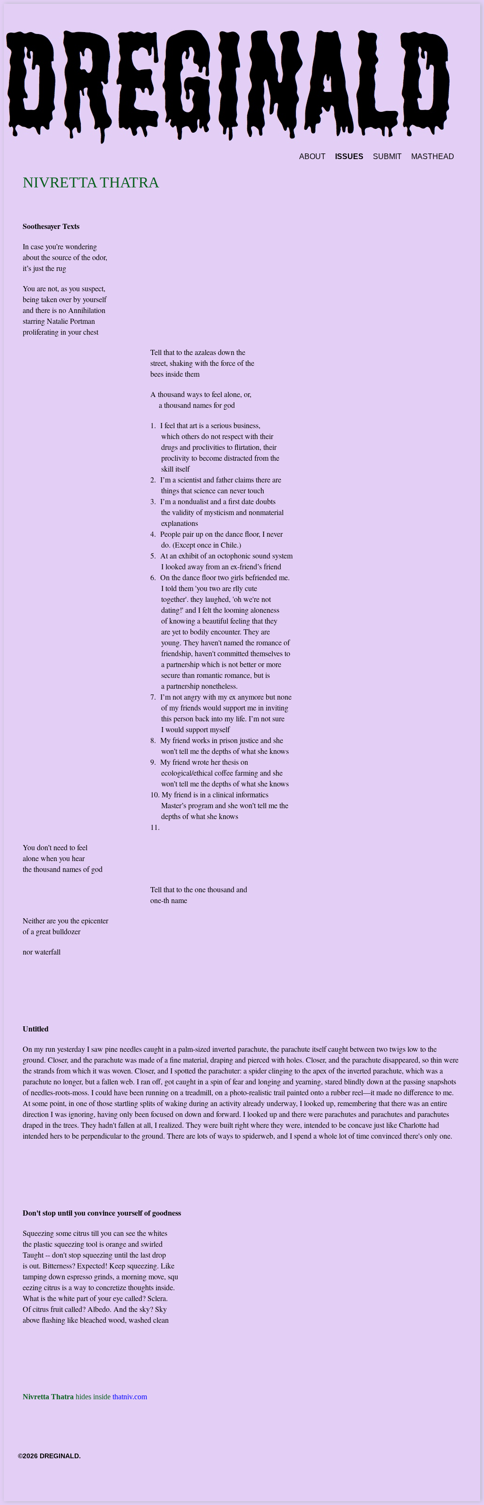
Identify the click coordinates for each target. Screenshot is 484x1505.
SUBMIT (387, 156)
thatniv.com (129, 1397)
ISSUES (349, 156)
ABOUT (312, 156)
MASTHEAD (432, 156)
